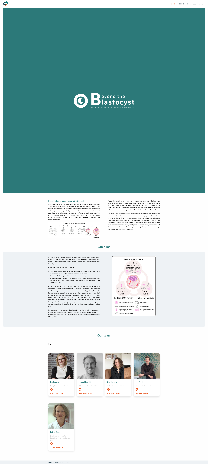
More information (57, 393)
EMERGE (181, 4)
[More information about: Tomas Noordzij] (90, 366)
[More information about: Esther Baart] (61, 416)
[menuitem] (173, 4)
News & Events (191, 4)
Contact (200, 4)
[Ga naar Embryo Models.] (49, 462)
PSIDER (172, 4)
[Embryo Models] (11, 3)
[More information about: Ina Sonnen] (61, 366)
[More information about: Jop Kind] (147, 366)
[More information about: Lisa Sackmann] (118, 366)
